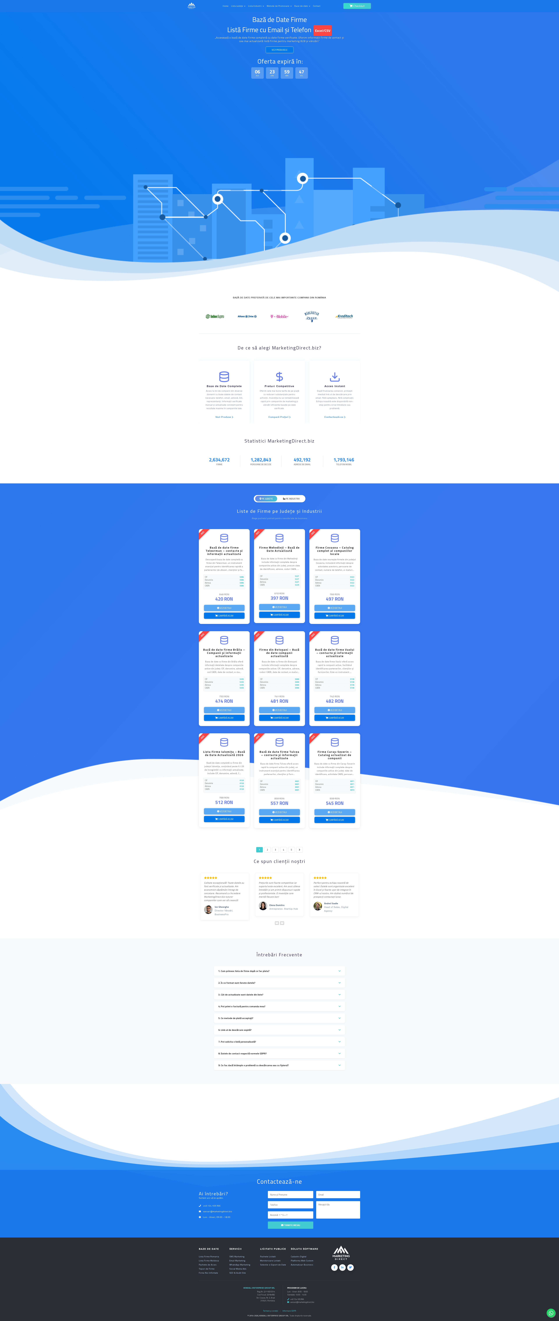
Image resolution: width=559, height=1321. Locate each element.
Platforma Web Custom (302, 1261)
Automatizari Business (302, 1265)
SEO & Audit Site (237, 1273)
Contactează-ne (334, 417)
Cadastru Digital (298, 1257)
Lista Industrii (255, 5)
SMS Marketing (236, 1257)
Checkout (359, 6)
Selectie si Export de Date (273, 1265)
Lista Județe (237, 5)
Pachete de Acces (208, 1265)
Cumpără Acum (225, 615)
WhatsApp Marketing (239, 1265)
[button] (277, 923)
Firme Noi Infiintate (208, 1273)
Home (226, 5)
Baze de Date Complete (224, 386)
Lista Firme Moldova (209, 1261)
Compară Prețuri (278, 417)
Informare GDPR (289, 1311)
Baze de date (301, 5)
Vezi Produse (223, 417)
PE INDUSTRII (292, 498)
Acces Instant (334, 386)
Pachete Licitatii (268, 1257)
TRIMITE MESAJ (291, 1225)
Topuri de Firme (207, 1269)
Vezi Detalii (225, 608)
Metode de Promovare (278, 5)
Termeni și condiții (270, 1311)
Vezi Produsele (280, 49)
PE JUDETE (267, 498)
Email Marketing (237, 1261)
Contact (316, 5)
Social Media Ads (237, 1269)
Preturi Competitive (279, 386)
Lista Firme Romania (209, 1257)
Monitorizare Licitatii (270, 1261)
